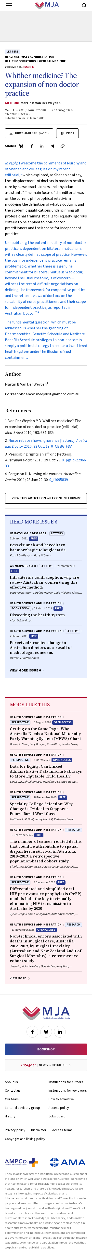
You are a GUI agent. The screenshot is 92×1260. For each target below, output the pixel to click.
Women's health (23, 566)
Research (73, 830)
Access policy (59, 1107)
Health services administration (29, 57)
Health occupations (20, 61)
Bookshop (46, 1049)
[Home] (47, 5)
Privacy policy (15, 1130)
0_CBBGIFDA (61, 446)
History (10, 1116)
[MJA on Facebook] (32, 1032)
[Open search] (84, 5)
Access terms (62, 1130)
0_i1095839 (58, 480)
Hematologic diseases (28, 533)
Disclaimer (38, 1130)
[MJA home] (46, 1013)
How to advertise (61, 1099)
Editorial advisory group (22, 1107)
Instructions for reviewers (68, 1090)
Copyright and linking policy (25, 1139)
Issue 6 (28, 67)
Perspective (20, 722)
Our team (12, 1099)
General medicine (52, 61)
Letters (12, 52)
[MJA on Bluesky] (46, 1032)
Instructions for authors (66, 1082)
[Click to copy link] (62, 146)
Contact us (13, 1090)
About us (11, 1082)
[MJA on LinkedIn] (60, 1032)
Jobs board (57, 1116)
